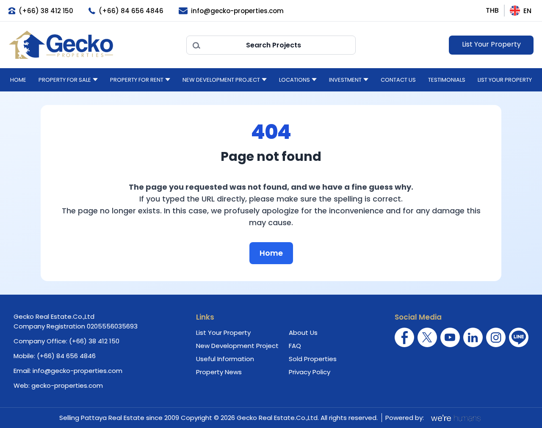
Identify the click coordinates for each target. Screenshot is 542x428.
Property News (219, 371)
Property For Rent (136, 80)
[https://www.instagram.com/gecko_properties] (496, 337)
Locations (294, 80)
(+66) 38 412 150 (94, 341)
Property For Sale (65, 80)
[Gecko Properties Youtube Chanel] (450, 337)
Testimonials (446, 80)
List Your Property (491, 44)
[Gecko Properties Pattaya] (93, 45)
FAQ (295, 345)
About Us (303, 332)
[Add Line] (518, 337)
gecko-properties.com (67, 385)
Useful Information (225, 358)
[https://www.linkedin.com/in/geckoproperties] (473, 337)
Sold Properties (313, 358)
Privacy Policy (309, 371)
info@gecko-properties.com (77, 370)
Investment (345, 80)
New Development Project (221, 80)
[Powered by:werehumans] (455, 418)
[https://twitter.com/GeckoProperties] (427, 337)
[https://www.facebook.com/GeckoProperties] (404, 337)
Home (18, 80)
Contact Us (398, 80)
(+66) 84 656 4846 (66, 355)
